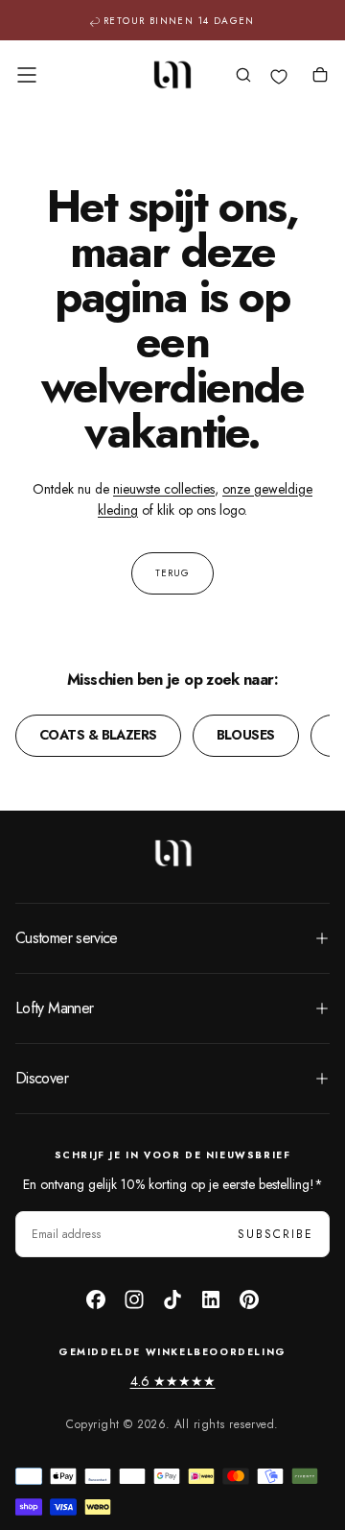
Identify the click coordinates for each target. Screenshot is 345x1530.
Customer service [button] (66, 938)
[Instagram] (134, 1299)
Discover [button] (41, 1078)
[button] (26, 74)
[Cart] (320, 77)
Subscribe (275, 1234)
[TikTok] (172, 1299)
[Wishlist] (279, 77)
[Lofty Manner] (172, 853)
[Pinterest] (249, 1299)
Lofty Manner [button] (54, 1008)
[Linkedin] (210, 1299)
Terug (172, 573)
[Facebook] (95, 1299)
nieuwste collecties (164, 488)
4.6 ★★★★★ (173, 1381)
